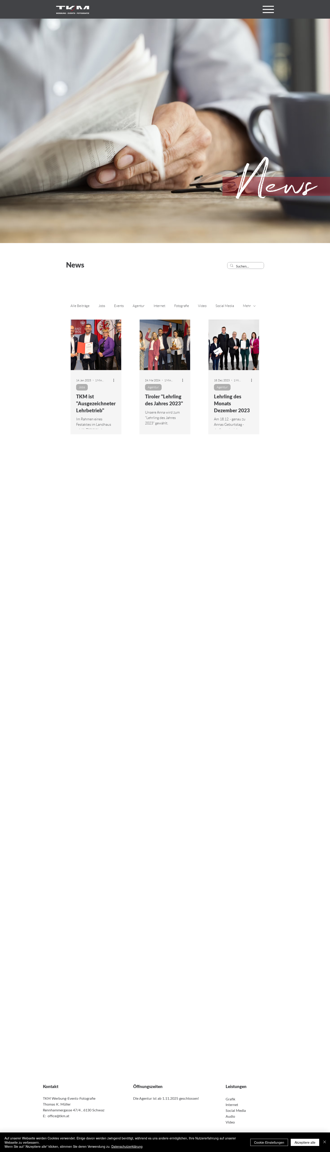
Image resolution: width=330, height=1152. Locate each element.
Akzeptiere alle (305, 1142)
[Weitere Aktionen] (115, 380)
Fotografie (181, 306)
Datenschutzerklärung (127, 1146)
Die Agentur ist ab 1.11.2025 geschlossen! (166, 1098)
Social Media (225, 306)
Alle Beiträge (80, 306)
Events (119, 306)
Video (202, 306)
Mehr (247, 306)
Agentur (139, 306)
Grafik (230, 1099)
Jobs (102, 306)
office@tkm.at (58, 1116)
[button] (268, 9)
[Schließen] (324, 1142)
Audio (230, 1116)
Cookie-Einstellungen (269, 1142)
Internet (159, 306)
